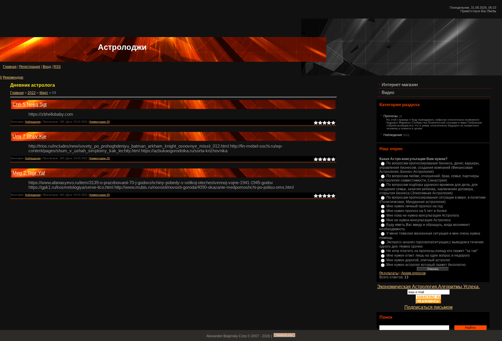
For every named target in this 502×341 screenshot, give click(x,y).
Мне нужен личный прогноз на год (414, 206)
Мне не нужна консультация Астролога (418, 220)
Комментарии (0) (99, 121)
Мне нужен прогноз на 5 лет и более (416, 211)
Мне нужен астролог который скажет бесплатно (426, 265)
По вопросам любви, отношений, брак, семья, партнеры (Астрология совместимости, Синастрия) (429, 178)
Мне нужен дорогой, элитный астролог (418, 260)
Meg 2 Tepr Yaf (28, 173)
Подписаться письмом (428, 307)
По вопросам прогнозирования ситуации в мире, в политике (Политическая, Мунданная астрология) (432, 199)
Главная (10, 67)
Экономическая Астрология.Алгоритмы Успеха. (428, 286)
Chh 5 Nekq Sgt (29, 104)
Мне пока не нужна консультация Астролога (422, 215)
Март (44, 93)
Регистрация (29, 67)
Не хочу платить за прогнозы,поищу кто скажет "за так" (432, 251)
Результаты (389, 273)
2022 (32, 93)
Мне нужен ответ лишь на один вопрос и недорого (428, 255)
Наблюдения (392, 135)
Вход (47, 67)
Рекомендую (13, 77)
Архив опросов (413, 273)
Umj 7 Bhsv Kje (29, 136)
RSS (57, 67)
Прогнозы (390, 116)
